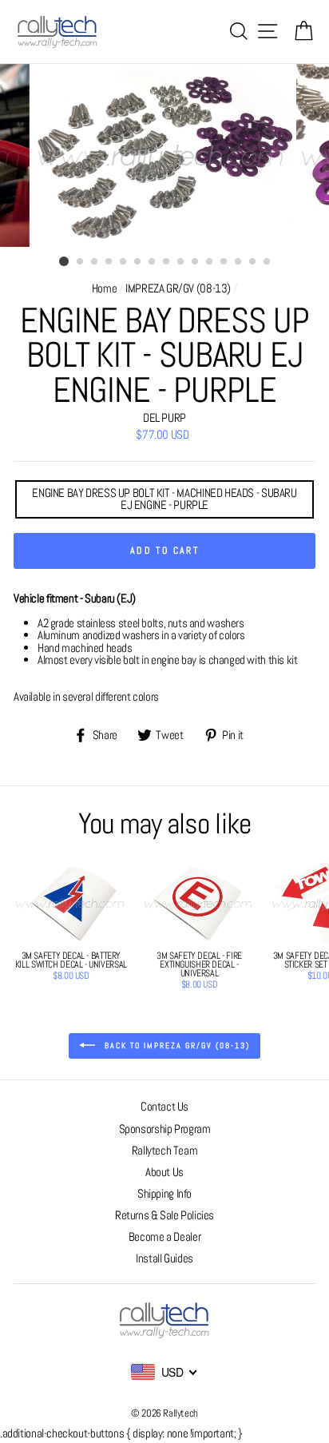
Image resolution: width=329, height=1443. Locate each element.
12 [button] (224, 262)
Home (104, 288)
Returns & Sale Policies (164, 1215)
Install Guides (164, 1258)
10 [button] (196, 262)
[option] (164, 156)
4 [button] (109, 262)
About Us (164, 1172)
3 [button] (95, 262)
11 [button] (210, 262)
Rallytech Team (165, 1151)
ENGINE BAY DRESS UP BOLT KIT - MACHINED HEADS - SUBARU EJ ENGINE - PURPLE (164, 499)
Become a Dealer (164, 1237)
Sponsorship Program (165, 1129)
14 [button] (253, 262)
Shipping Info (164, 1194)
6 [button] (138, 262)
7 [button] (153, 262)
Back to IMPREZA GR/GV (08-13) (175, 1045)
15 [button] (268, 262)
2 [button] (81, 262)
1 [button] (64, 261)
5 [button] (124, 262)
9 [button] (181, 262)
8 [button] (167, 262)
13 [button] (239, 262)
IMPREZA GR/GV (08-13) (178, 288)
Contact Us (164, 1107)
